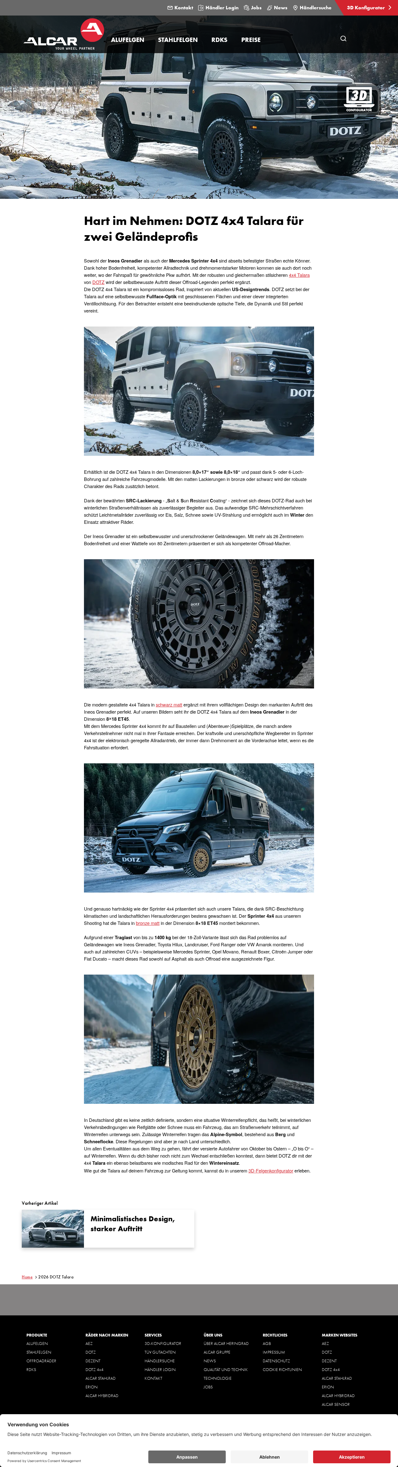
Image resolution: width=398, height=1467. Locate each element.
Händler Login (222, 7)
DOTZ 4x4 (95, 1369)
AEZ (89, 1343)
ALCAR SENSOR (336, 1404)
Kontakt (183, 7)
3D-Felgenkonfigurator (270, 1170)
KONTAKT (153, 1378)
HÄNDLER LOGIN (160, 1369)
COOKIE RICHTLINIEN (282, 1369)
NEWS (210, 1361)
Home (27, 1277)
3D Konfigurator (366, 7)
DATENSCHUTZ (276, 1361)
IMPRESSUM (274, 1352)
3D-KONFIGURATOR (163, 1343)
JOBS (208, 1387)
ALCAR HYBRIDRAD (102, 1395)
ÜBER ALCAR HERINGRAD (226, 1343)
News (280, 7)
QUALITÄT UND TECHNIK (226, 1369)
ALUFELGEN (37, 1343)
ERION (92, 1387)
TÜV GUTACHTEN (160, 1352)
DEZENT (93, 1361)
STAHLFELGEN (38, 1352)
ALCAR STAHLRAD (101, 1378)
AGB (267, 1343)
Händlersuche (315, 7)
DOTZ (98, 282)
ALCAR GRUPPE (217, 1352)
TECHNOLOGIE (218, 1378)
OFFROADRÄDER (41, 1361)
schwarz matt (169, 704)
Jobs (256, 7)
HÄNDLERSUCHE (160, 1361)
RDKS (31, 1369)
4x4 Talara (299, 275)
